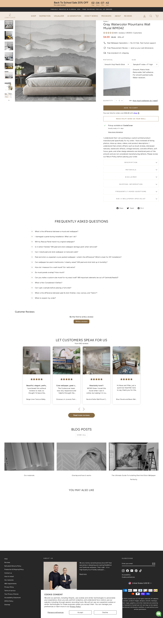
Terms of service (9, 590)
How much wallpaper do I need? (145, 101)
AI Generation (74, 16)
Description (131, 162)
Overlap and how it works (81, 475)
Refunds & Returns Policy (12, 566)
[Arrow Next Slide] (8, 100)
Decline (105, 612)
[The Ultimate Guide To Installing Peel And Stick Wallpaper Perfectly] (134, 457)
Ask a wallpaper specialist (131, 199)
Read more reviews (81, 415)
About (118, 16)
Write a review (82, 321)
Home (105, 21)
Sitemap (7, 604)
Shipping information (131, 184)
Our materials (29, 475)
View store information (115, 132)
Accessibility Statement (12, 597)
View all (81, 435)
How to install (9, 576)
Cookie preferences (128, 577)
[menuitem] (33, 16)
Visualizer (59, 16)
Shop (33, 16)
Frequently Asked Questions (131, 191)
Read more (83, 574)
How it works (91, 16)
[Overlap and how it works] (81, 457)
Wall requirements (10, 583)
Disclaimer (131, 177)
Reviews (128, 16)
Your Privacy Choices (11, 594)
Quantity (108, 100)
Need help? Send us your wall (131, 119)
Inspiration (44, 16)
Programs (106, 16)
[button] (151, 16)
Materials (131, 170)
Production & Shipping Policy (14, 569)
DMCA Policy (8, 601)
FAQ (5, 559)
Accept (80, 612)
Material (108, 60)
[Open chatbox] (158, 613)
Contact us (8, 573)
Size (134, 60)
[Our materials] (29, 457)
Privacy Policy (75, 607)
